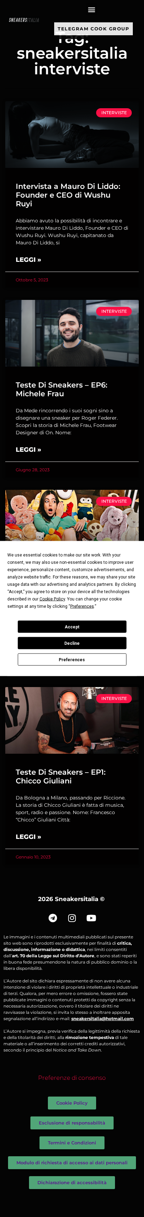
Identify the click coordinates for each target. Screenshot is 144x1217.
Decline (72, 643)
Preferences (72, 659)
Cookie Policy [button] (52, 599)
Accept (72, 626)
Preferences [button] (82, 606)
